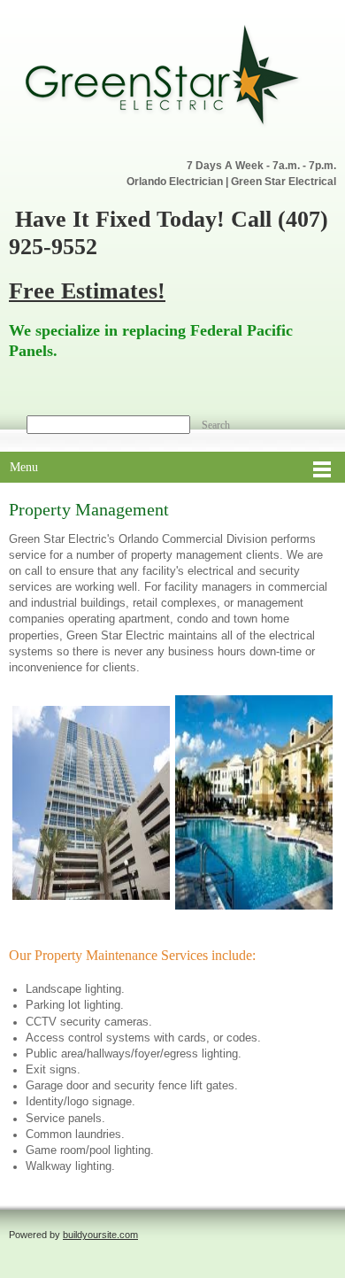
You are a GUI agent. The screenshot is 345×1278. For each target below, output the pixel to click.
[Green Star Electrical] (163, 79)
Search (216, 425)
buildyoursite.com (100, 1234)
